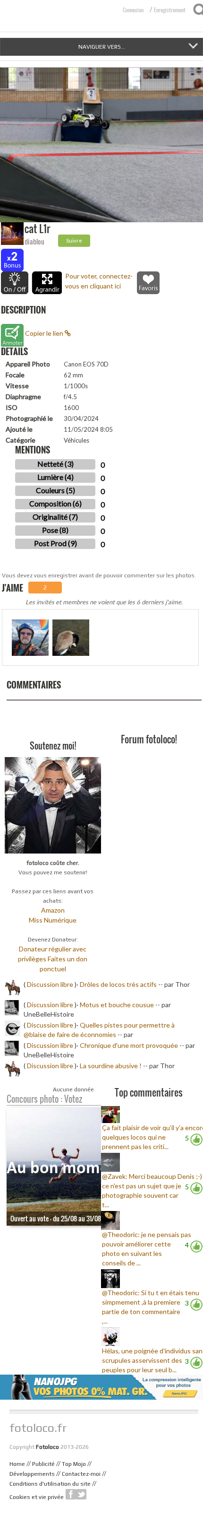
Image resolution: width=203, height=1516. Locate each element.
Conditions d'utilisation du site (50, 1484)
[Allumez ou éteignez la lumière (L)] (14, 282)
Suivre (74, 240)
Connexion (133, 10)
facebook (71, 1494)
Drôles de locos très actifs (118, 984)
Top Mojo (74, 1464)
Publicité (43, 1464)
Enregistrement (170, 10)
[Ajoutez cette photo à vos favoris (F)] (148, 282)
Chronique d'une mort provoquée (129, 1045)
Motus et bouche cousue (117, 1005)
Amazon (53, 910)
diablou (34, 241)
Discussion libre (50, 984)
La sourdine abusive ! (111, 1066)
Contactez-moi (81, 1474)
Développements (32, 1474)
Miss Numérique (52, 920)
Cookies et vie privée (36, 1497)
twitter (81, 1494)
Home (17, 1464)
